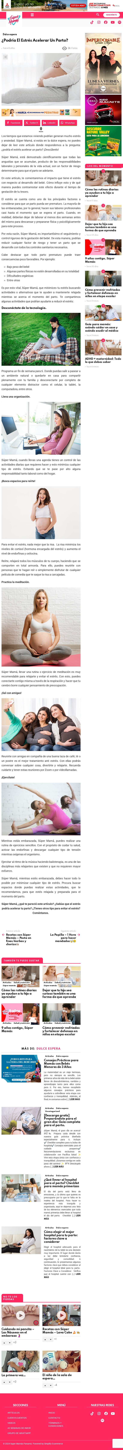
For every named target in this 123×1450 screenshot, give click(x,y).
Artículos (7, 983)
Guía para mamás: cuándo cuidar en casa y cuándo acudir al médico (101, 327)
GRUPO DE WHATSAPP (19, 1433)
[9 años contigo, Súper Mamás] (20, 1014)
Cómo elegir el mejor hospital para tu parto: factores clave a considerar (61, 1237)
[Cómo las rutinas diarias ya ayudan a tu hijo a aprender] (20, 976)
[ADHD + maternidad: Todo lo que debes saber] (103, 347)
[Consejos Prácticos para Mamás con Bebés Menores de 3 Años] (21, 1068)
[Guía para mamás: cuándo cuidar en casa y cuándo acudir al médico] (103, 313)
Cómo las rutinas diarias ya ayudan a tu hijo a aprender (19, 994)
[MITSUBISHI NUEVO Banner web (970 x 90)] (62, 10)
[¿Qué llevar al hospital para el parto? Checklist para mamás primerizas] (21, 1188)
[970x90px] (41, 115)
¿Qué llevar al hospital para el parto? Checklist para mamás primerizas (62, 1183)
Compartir (5, 57)
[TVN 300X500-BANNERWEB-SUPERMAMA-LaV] (103, 93)
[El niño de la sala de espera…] (61, 1361)
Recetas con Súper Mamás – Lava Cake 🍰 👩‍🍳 (61, 1331)
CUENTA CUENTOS (17, 1418)
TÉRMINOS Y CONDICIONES (55, 1424)
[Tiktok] (91, 22)
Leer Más (75, 1099)
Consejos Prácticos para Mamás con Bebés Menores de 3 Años (61, 1064)
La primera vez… (14, 1375)
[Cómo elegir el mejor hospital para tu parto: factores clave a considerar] (21, 1240)
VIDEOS (11, 1423)
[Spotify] (119, 22)
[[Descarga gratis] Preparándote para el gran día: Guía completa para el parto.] (21, 1121)
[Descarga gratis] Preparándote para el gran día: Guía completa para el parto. (62, 1120)
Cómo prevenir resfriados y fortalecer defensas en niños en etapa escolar (61, 1031)
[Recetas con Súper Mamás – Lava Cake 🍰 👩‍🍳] (61, 1315)
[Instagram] (98, 22)
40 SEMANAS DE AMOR (19, 1428)
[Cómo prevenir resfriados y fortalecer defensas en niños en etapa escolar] (61, 1014)
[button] (32, 15)
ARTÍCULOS (14, 1413)
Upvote (4, 1342)
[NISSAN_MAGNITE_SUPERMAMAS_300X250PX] (103, 124)
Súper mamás (9, 986)
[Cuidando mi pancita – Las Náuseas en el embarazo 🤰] (20, 1315)
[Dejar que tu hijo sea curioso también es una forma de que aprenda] (61, 976)
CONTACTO (54, 1418)
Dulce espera (48, 1048)
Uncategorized (52, 1111)
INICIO (51, 1413)
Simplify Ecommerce (53, 1443)
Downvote (9, 1342)
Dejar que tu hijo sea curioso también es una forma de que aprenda (59, 994)
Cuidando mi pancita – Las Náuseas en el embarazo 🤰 (18, 1332)
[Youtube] (112, 22)
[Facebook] (105, 22)
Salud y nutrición (22, 983)
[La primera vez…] (20, 1361)
